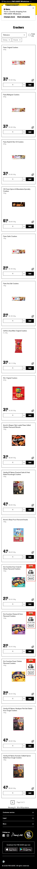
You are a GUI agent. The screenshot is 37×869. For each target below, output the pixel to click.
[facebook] (4, 835)
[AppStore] (11, 849)
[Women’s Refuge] (3, 861)
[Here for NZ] (17, 835)
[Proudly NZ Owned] (29, 834)
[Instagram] (8, 835)
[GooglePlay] (25, 849)
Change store (9, 17)
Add (29, 85)
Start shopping (23, 17)
